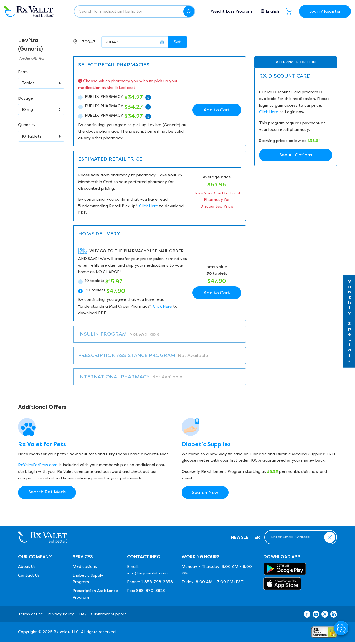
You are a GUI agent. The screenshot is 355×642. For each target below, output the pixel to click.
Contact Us (29, 575)
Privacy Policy (60, 614)
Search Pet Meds (47, 491)
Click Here (148, 206)
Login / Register (325, 11)
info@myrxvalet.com (147, 573)
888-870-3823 (150, 590)
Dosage (25, 98)
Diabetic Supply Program (88, 578)
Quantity (27, 125)
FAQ (82, 614)
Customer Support (108, 614)
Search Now (205, 492)
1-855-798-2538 (157, 581)
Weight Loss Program (231, 11)
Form (23, 71)
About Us (27, 566)
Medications (85, 566)
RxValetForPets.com (37, 465)
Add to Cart (217, 110)
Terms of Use (30, 614)
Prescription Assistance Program (95, 594)
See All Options (295, 155)
